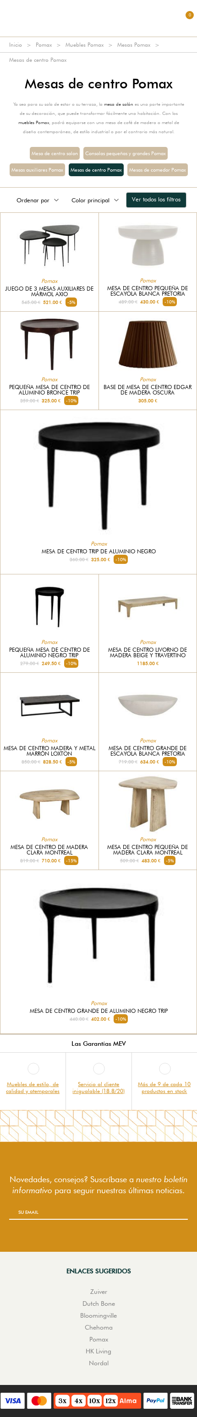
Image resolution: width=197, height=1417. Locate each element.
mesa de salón (118, 104)
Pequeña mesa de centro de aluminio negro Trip (49, 652)
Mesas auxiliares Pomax (37, 170)
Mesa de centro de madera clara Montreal (49, 849)
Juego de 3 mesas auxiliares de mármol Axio (49, 291)
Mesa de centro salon (55, 153)
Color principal (90, 200)
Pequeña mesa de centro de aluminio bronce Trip (49, 389)
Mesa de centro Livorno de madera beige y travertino (147, 652)
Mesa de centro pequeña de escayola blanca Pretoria (147, 291)
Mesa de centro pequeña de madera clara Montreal (147, 849)
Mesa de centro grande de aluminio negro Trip (99, 1011)
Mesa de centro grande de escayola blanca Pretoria (147, 751)
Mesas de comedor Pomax (157, 170)
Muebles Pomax (85, 44)
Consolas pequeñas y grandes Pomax (125, 153)
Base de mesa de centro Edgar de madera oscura (148, 389)
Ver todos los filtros (156, 199)
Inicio (15, 44)
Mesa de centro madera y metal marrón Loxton (49, 751)
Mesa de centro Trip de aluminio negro (99, 551)
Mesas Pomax (133, 44)
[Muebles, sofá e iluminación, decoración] (98, 18)
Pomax (44, 44)
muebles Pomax (33, 122)
